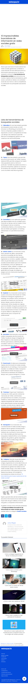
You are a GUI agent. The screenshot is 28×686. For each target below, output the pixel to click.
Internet (3, 653)
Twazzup (6, 392)
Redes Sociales (4, 655)
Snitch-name (7, 251)
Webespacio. (13, 679)
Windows (3, 661)
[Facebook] (2, 515)
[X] (6, 515)
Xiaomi (2, 660)
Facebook (3, 657)
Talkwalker (6, 125)
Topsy (5, 157)
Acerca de (3, 669)
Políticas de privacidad (6, 674)
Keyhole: (5, 293)
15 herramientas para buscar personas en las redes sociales (13, 476)
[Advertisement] (14, 19)
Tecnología (4, 658)
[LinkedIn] (9, 515)
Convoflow (6, 219)
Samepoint (6, 425)
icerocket (6, 334)
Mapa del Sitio (4, 676)
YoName (6, 459)
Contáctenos (4, 670)
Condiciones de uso (6, 672)
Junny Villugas (7, 46)
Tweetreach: (7, 363)
